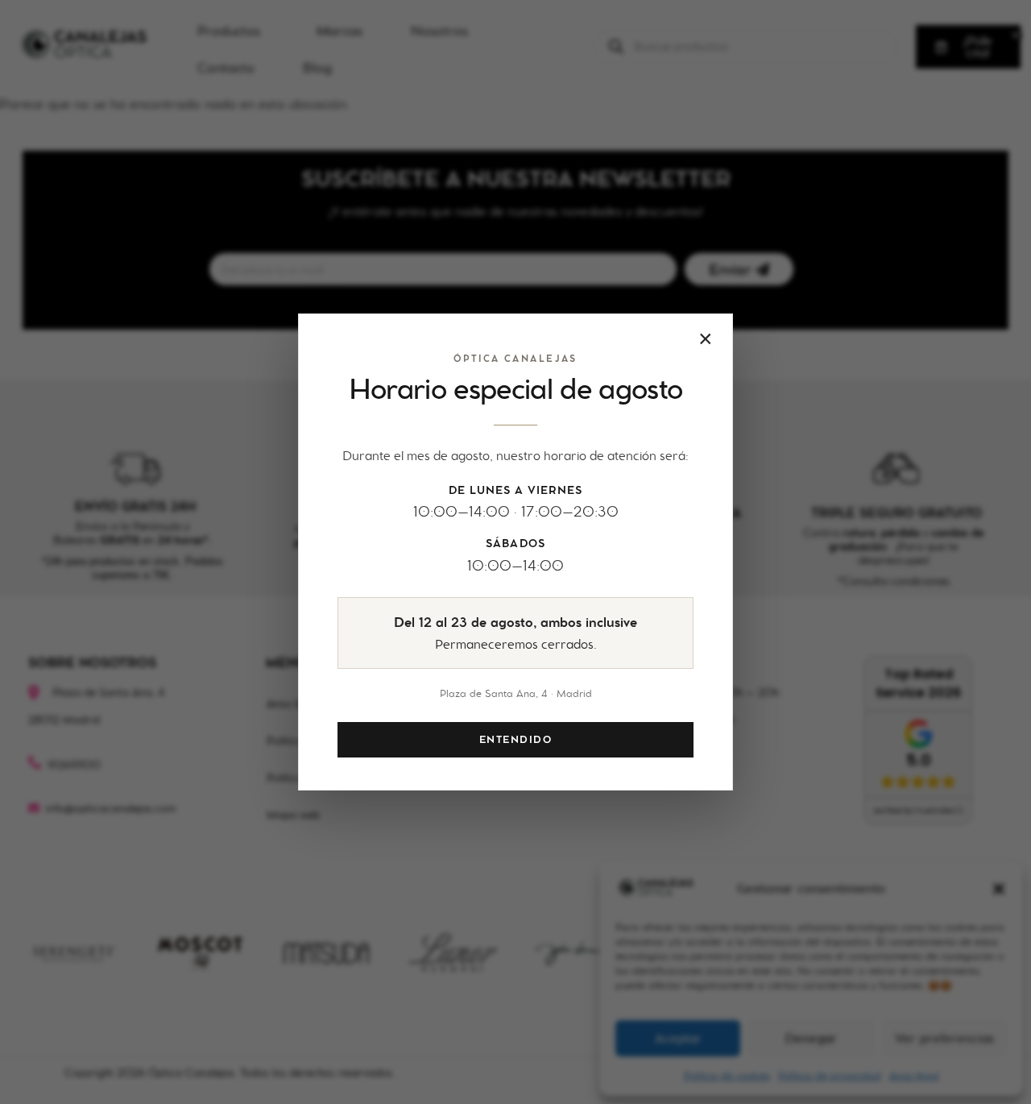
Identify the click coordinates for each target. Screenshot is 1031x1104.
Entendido (515, 739)
